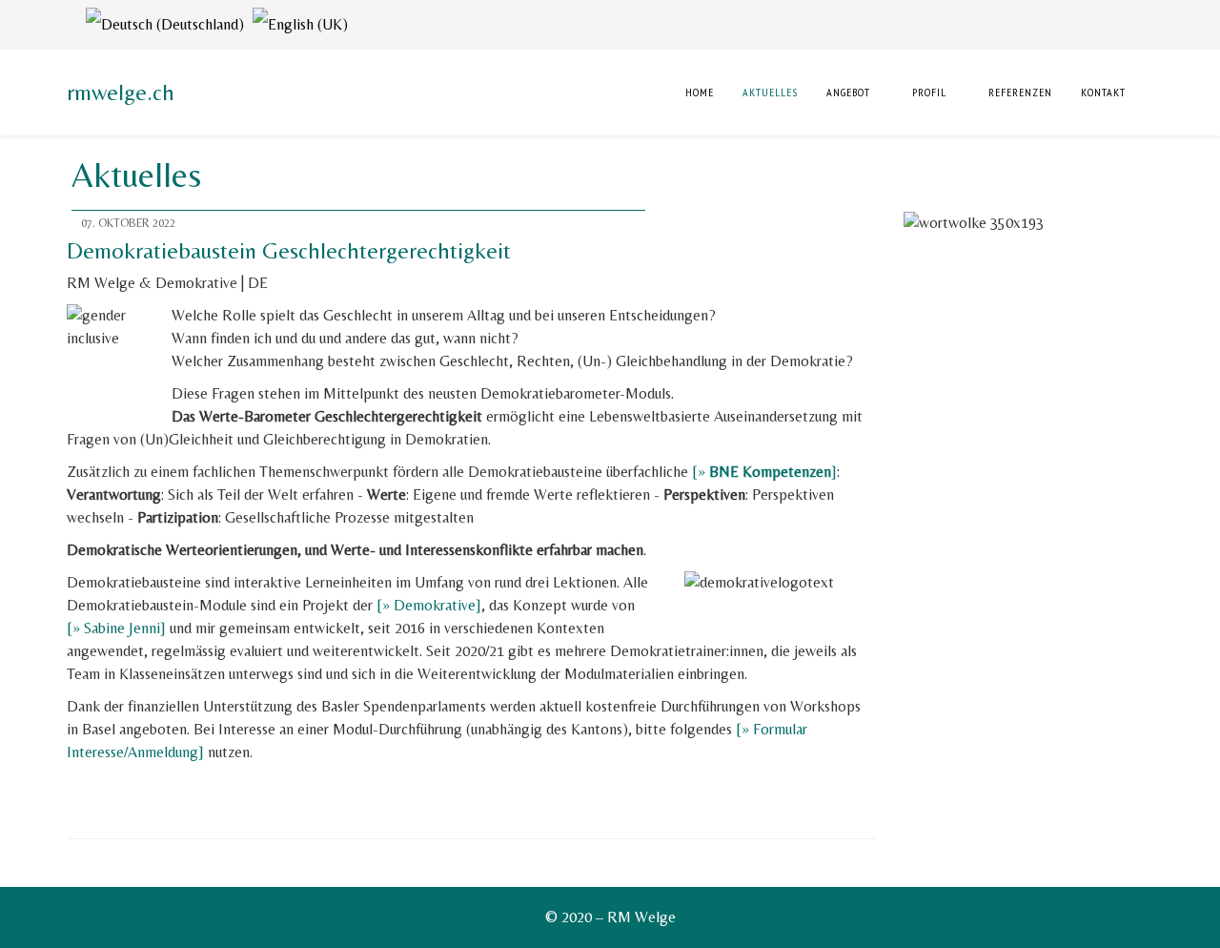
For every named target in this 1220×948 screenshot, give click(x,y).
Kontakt (1103, 92)
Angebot (848, 92)
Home (697, 92)
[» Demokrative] (428, 605)
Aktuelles (770, 92)
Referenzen (1020, 92)
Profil (929, 92)
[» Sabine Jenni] (116, 628)
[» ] (764, 472)
